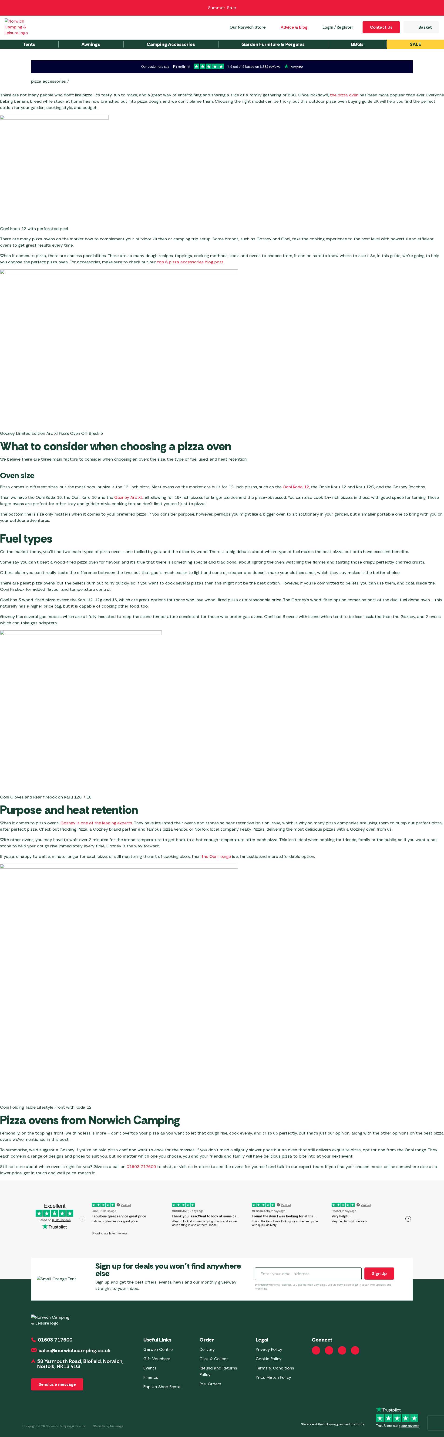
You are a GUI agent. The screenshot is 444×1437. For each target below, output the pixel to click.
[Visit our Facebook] (316, 1350)
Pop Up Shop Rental (162, 1386)
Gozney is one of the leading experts (96, 823)
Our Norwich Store (247, 27)
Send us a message (57, 1384)
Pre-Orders (210, 1384)
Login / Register (338, 27)
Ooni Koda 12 (296, 487)
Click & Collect (213, 1359)
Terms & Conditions (275, 1368)
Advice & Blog (294, 27)
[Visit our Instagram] (329, 1350)
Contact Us (381, 27)
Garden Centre (158, 1349)
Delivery (207, 1349)
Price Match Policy (273, 1377)
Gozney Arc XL (128, 497)
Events (149, 1368)
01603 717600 (141, 1166)
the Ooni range (216, 856)
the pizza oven (344, 95)
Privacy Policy (269, 1349)
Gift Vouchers (156, 1359)
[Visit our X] (355, 1350)
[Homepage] (21, 27)
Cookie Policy (269, 1359)
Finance (150, 1377)
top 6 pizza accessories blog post (190, 262)
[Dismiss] (435, 8)
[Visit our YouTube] (342, 1350)
